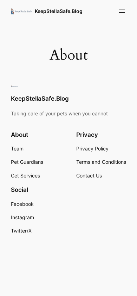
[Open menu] (122, 11)
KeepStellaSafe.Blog (59, 11)
